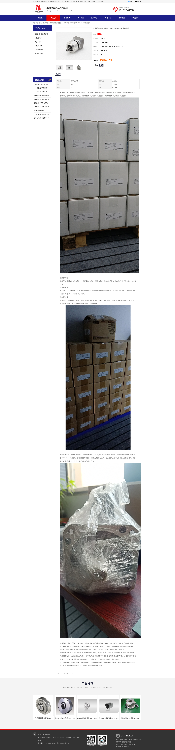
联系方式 (135, 18)
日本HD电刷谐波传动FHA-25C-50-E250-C (42, 110)
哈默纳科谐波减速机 (55, 23)
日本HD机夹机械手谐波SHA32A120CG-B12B (42, 106)
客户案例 (122, 18)
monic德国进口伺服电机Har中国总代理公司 (42, 95)
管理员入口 (60, 743)
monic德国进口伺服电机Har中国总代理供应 (42, 99)
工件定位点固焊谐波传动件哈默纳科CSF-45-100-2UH (42, 114)
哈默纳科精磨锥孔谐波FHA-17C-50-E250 (88, 718)
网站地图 (66, 743)
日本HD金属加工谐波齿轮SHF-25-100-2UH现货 (134, 718)
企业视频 (67, 18)
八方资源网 (48, 743)
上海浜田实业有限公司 (68, 737)
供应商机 (53, 18)
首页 (40, 23)
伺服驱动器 (38, 46)
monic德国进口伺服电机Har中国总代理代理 (42, 91)
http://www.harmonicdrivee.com (65, 673)
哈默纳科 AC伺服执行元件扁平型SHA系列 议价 (42, 84)
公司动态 (108, 18)
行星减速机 (38, 38)
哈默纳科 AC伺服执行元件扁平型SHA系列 (42, 103)
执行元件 (38, 42)
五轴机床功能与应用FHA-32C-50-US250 (42, 118)
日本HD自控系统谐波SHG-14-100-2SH (44, 718)
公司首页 (40, 18)
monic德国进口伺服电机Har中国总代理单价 (42, 88)
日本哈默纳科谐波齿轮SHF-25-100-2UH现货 (111, 718)
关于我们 (81, 18)
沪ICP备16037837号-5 (56, 737)
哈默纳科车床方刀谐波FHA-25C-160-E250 (67, 718)
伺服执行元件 (39, 49)
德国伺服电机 (39, 53)
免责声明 (54, 743)
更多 (49, 80)
